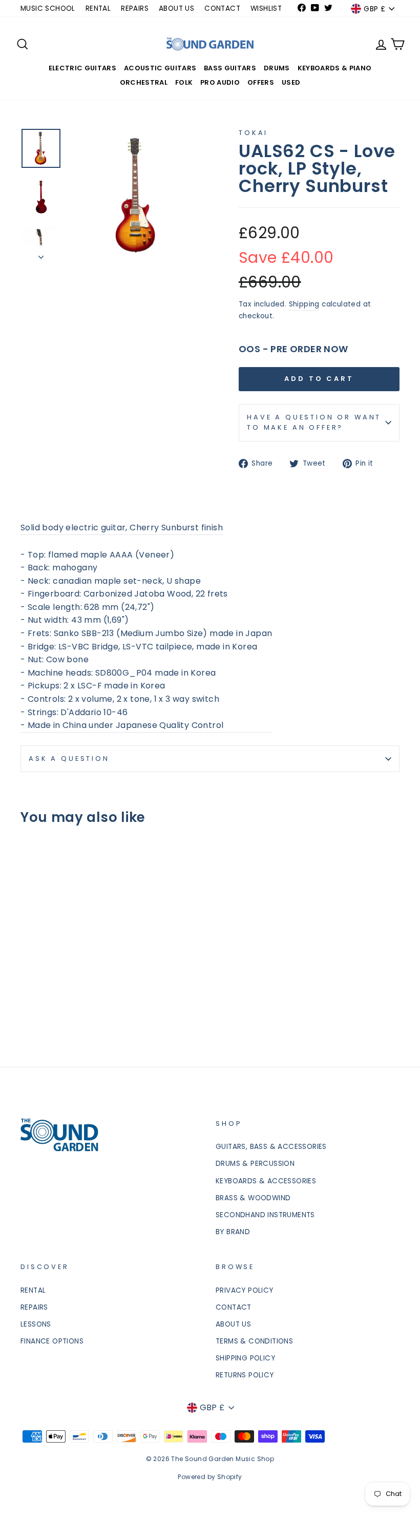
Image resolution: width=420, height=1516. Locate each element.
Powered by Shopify (210, 1476)
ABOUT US (176, 8)
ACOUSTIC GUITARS (160, 68)
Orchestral (143, 82)
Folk (184, 82)
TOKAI (253, 132)
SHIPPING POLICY (245, 1358)
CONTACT (222, 8)
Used (291, 82)
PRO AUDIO (220, 82)
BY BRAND (233, 1232)
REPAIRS (135, 8)
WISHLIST (266, 8)
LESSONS (35, 1324)
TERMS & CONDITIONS (254, 1341)
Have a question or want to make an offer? (314, 422)
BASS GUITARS (230, 68)
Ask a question (69, 758)
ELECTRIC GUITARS (82, 68)
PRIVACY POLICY (245, 1290)
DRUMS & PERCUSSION (255, 1163)
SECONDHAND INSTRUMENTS (265, 1215)
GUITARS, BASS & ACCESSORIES (271, 1147)
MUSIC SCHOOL (47, 8)
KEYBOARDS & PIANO (335, 68)
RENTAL (98, 8)
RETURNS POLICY (245, 1375)
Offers (260, 82)
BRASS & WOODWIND (253, 1198)
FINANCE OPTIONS (51, 1341)
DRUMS (277, 68)
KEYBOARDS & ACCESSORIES (266, 1181)
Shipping (304, 304)
